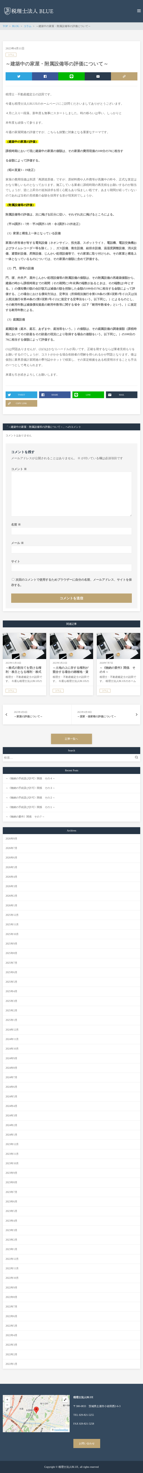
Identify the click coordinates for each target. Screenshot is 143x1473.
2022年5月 (11, 1325)
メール (17, 543)
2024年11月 (12, 1039)
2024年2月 (11, 1125)
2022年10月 (12, 1278)
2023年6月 (11, 1201)
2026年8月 (11, 838)
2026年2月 (11, 895)
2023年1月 (11, 1249)
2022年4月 (11, 1335)
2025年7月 (11, 962)
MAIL (98, 76)
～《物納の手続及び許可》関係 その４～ (30, 778)
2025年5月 (11, 981)
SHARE (45, 76)
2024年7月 (11, 1077)
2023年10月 (12, 1163)
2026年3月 (11, 886)
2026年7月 (11, 848)
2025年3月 (11, 1001)
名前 (16, 524)
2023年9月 (11, 1173)
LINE (71, 76)
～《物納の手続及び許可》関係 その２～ (30, 797)
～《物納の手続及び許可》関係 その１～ (30, 807)
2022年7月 (11, 1306)
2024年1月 (11, 1134)
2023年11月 (12, 1154)
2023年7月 (11, 1192)
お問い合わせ (87, 1443)
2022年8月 (11, 1297)
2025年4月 (11, 991)
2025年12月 (12, 915)
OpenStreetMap (61, 1429)
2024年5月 (11, 1096)
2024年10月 (12, 1048)
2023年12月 (12, 1144)
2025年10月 (12, 934)
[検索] (137, 757)
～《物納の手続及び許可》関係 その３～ (30, 788)
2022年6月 (11, 1316)
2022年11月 (12, 1268)
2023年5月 (11, 1211)
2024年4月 (11, 1106)
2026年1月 (11, 905)
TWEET (19, 76)
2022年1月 (11, 1364)
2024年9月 (11, 1058)
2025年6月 (11, 972)
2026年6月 (11, 857)
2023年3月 (11, 1230)
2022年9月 (11, 1287)
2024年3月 (11, 1115)
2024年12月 (12, 1029)
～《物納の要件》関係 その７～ (25, 816)
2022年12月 (12, 1259)
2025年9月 (11, 943)
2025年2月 (11, 1010)
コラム (11, 54)
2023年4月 (11, 1220)
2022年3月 (11, 1344)
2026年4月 (11, 876)
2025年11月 (12, 924)
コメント (19, 469)
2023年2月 (11, 1239)
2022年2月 (11, 1354)
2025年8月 (11, 953)
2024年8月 (11, 1067)
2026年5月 (11, 867)
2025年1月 (11, 1020)
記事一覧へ (71, 738)
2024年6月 (11, 1086)
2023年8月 (11, 1182)
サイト (15, 561)
